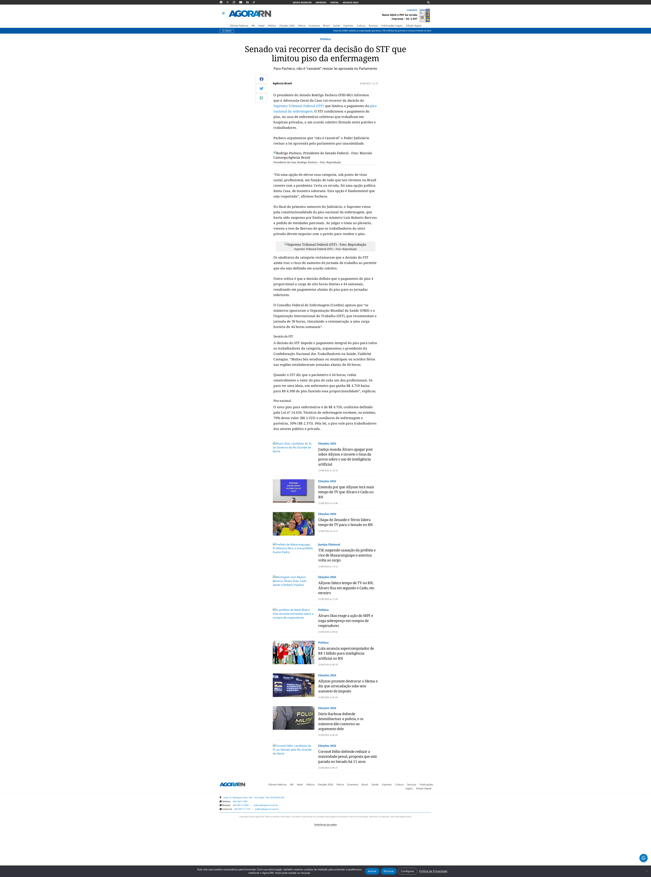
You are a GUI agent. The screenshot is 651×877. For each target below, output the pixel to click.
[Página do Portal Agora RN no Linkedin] (249, 2)
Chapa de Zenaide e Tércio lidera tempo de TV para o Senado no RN (345, 522)
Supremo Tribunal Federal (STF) (298, 106)
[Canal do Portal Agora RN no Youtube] (242, 2)
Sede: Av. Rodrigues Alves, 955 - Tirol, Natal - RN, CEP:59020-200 (253, 797)
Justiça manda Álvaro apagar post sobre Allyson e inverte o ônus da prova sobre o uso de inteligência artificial (345, 457)
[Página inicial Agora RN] (232, 785)
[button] (224, 13)
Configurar (407, 871)
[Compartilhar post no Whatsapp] (261, 97)
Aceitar (372, 871)
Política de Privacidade (433, 871)
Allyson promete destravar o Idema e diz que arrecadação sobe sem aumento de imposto (348, 686)
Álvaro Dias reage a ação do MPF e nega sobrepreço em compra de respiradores (345, 620)
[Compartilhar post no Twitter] (261, 88)
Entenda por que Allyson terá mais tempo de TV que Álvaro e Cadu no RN (346, 492)
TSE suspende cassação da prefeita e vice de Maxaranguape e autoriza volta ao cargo (347, 555)
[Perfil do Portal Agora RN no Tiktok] (255, 2)
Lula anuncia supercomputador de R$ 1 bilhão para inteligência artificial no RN (346, 653)
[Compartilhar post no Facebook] (261, 79)
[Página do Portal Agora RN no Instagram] (236, 2)
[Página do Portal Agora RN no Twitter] (229, 2)
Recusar (389, 871)
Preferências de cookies (325, 824)
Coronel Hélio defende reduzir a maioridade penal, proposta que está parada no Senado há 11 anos (347, 756)
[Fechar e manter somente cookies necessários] (646, 871)
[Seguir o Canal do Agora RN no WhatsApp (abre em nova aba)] (643, 858)
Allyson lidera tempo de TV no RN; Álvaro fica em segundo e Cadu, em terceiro (346, 587)
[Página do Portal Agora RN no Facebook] (223, 2)
